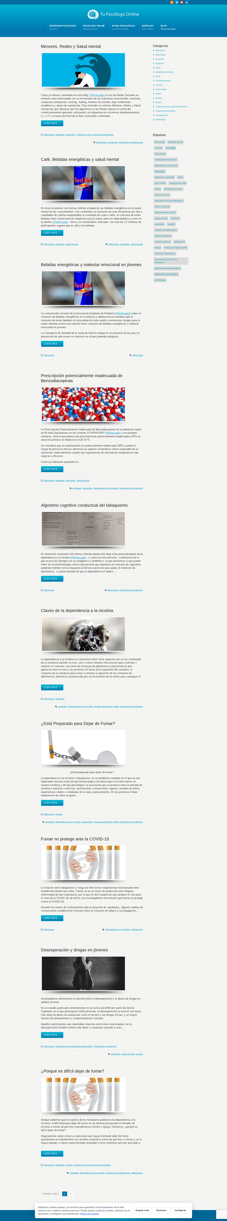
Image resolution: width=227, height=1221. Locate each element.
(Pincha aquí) (123, 313)
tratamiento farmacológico (106, 488)
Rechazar (161, 1210)
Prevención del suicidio (165, 212)
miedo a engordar (162, 207)
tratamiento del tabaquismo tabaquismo (166, 261)
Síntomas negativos (163, 236)
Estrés (158, 189)
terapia (58, 814)
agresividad (160, 55)
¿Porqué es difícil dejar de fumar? (72, 1071)
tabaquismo (113, 590)
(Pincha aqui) (97, 95)
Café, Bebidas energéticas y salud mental (80, 159)
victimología (161, 120)
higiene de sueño (162, 195)
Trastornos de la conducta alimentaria (95, 134)
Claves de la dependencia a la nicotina (77, 610)
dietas (180, 177)
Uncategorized (162, 115)
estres (158, 68)
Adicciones (49, 134)
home (158, 76)
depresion (70, 134)
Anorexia (158, 148)
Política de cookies (89, 1213)
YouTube (181, 2)
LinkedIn (186, 2)
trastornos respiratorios (165, 254)
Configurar (180, 1210)
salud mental (72, 244)
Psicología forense (163, 81)
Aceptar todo (142, 1210)
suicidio (139, 1054)
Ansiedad (59, 134)
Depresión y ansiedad (107, 142)
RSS (171, 2)
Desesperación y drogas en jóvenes (74, 950)
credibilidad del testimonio (166, 160)
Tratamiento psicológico (105, 1046)
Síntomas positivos (162, 242)
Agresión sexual (175, 142)
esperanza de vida (177, 183)
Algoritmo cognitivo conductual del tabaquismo (84, 505)
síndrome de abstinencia (131, 142)
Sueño (158, 94)
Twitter (176, 2)
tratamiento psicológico (131, 488)
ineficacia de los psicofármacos (169, 201)
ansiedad (124, 244)
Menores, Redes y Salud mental (71, 46)
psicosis (159, 85)
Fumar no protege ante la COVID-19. (75, 839)
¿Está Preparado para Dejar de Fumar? (78, 723)
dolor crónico (160, 183)
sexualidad (159, 224)
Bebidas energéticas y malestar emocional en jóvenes (91, 264)
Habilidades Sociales (164, 72)
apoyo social (160, 154)
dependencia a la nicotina (80, 706)
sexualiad (175, 218)
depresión (87, 488)
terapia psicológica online (106, 706)
